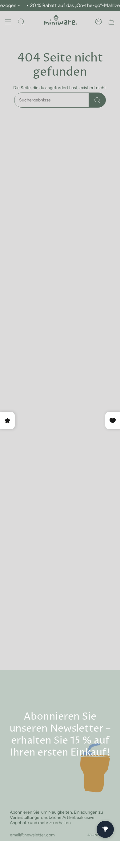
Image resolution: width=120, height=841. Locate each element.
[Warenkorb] (111, 22)
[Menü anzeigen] (8, 22)
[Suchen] (97, 100)
